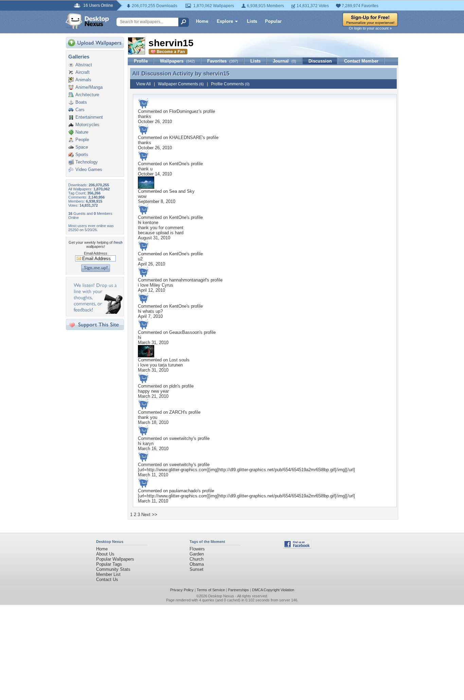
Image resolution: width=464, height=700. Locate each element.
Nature (81, 132)
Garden (197, 554)
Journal (284, 61)
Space (81, 147)
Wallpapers (177, 61)
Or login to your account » (370, 28)
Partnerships (238, 590)
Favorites (222, 61)
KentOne (177, 163)
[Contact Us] (97, 312)
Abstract (83, 64)
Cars (80, 109)
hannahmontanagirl (187, 280)
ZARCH (176, 412)
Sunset (196, 569)
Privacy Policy (182, 590)
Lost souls (179, 359)
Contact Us (107, 579)
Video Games (88, 169)
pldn (173, 386)
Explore (225, 21)
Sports (81, 154)
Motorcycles (87, 124)
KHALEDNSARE (185, 137)
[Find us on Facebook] (297, 546)
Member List (108, 574)
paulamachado (183, 490)
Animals (83, 79)
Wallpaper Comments (181, 84)
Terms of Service (211, 590)
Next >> (149, 514)
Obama (197, 564)
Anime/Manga (89, 87)
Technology (86, 162)
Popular (273, 21)
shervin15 (216, 73)
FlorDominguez (184, 111)
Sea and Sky (182, 191)
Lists (252, 21)
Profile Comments (230, 84)
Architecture (87, 94)
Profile (141, 61)
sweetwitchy (181, 438)
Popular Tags (109, 564)
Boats (81, 102)
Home (202, 21)
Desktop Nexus (221, 596)
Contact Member (361, 61)
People (82, 139)
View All (143, 84)
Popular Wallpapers (115, 559)
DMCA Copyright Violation (273, 590)
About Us (105, 554)
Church (196, 559)
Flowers (197, 548)
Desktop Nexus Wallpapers (87, 21)
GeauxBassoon (184, 332)
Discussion (320, 61)
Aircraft (82, 72)
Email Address (95, 253)
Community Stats (113, 569)
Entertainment (89, 117)
